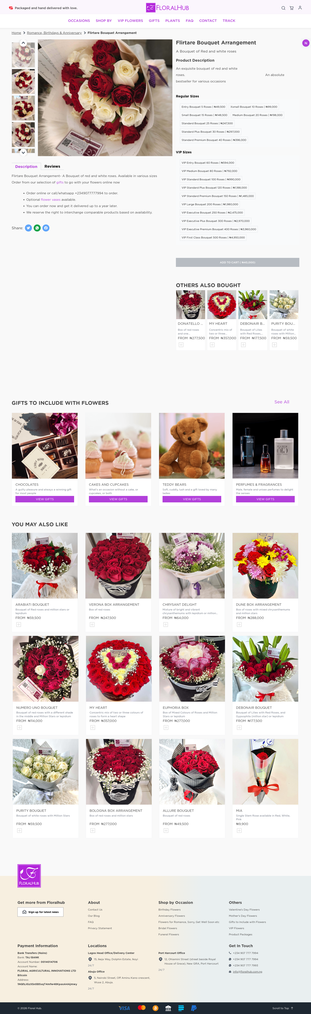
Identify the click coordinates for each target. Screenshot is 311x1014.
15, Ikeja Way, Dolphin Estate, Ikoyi (116, 959)
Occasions (79, 20)
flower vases (50, 199)
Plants (172, 20)
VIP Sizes (184, 152)
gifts (60, 182)
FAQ (189, 20)
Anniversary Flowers (171, 915)
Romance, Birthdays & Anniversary (54, 33)
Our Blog (94, 915)
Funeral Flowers (168, 934)
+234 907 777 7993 (245, 965)
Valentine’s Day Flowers (244, 909)
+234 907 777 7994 (245, 953)
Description (26, 166)
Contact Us (95, 909)
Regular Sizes (187, 96)
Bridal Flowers (167, 928)
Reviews (52, 166)
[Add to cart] (181, 345)
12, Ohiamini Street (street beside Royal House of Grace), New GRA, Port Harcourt (191, 961)
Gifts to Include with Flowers (247, 922)
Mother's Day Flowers (243, 915)
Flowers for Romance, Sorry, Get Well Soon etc (188, 922)
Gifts (154, 20)
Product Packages (240, 934)
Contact (208, 20)
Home (16, 33)
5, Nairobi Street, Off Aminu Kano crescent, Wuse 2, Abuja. (122, 980)
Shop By (104, 20)
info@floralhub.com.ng (247, 971)
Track (229, 20)
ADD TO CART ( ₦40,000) (237, 262)
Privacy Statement (100, 928)
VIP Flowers (130, 20)
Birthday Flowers (169, 909)
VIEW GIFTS (45, 499)
